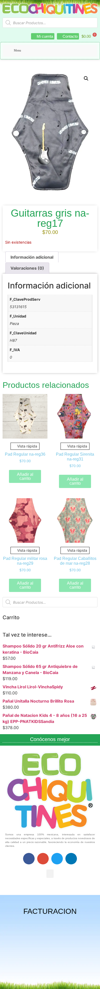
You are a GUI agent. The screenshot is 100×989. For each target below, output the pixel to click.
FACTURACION (50, 911)
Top (94, 982)
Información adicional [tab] (32, 257)
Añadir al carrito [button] (25, 476)
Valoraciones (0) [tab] (27, 268)
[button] (86, 78)
